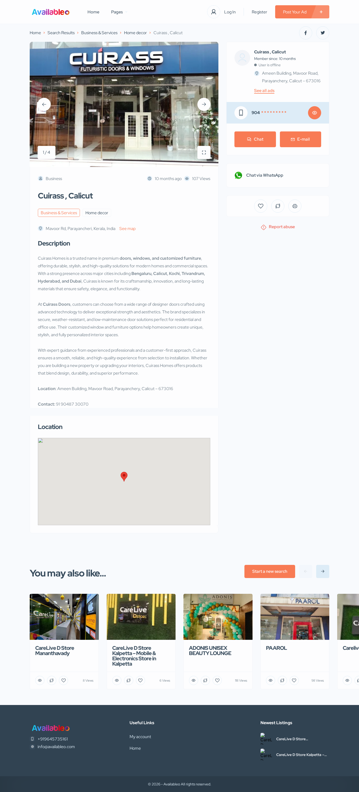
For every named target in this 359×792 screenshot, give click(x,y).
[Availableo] (51, 12)
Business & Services (99, 32)
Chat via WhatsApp (264, 175)
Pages (117, 12)
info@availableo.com (56, 746)
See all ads (264, 91)
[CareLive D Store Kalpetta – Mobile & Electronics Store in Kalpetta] (266, 754)
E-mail (303, 139)
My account (140, 736)
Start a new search (269, 571)
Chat (258, 139)
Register (259, 12)
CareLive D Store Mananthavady (291, 739)
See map (127, 228)
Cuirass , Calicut (270, 52)
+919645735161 (53, 739)
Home (93, 12)
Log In (230, 12)
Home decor (135, 32)
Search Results (61, 32)
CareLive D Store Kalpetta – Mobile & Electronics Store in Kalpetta (300, 755)
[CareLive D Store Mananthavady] (266, 739)
